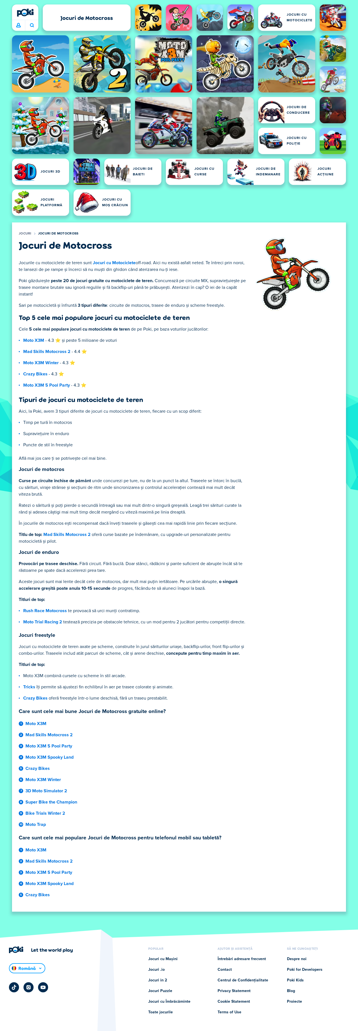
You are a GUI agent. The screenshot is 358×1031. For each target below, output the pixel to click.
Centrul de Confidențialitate (243, 980)
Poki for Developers (304, 970)
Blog (291, 991)
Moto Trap (35, 824)
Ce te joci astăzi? (31, 25)
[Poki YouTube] (43, 987)
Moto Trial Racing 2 (42, 622)
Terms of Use (229, 1012)
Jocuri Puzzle (160, 991)
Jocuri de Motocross (58, 233)
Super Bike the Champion (51, 802)
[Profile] (18, 25)
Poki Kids (295, 980)
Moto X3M (33, 340)
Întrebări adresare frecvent (242, 959)
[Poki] (25, 13)
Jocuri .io (156, 970)
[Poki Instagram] (28, 987)
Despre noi (297, 959)
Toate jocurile (160, 1012)
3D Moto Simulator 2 (46, 791)
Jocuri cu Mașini (163, 959)
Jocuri (25, 233)
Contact (225, 970)
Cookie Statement (234, 1002)
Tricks (29, 687)
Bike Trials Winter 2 (45, 813)
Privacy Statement (234, 991)
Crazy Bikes (35, 374)
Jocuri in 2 (157, 980)
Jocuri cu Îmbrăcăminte (169, 1002)
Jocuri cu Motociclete (114, 263)
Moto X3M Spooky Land (49, 757)
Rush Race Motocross (45, 611)
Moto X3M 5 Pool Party (46, 385)
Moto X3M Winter (41, 363)
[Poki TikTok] (14, 987)
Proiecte (294, 1002)
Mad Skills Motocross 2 (46, 351)
